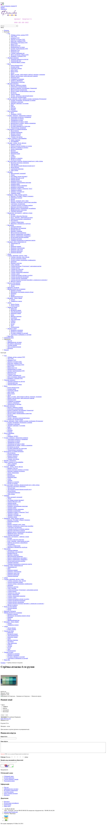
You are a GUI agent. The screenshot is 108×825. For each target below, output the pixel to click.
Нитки (9, 618)
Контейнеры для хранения (15, 552)
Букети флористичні (13, 387)
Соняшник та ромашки (14, 401)
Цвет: (3, 705)
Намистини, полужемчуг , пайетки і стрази (16, 536)
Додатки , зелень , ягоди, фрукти (13, 466)
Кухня (9, 647)
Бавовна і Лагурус (12, 468)
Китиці (9, 523)
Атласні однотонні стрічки (15, 582)
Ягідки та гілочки (12, 483)
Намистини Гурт (12, 367)
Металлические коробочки (15, 556)
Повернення (7, 804)
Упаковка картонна (12, 562)
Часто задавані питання (14, 347)
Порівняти (18, 717)
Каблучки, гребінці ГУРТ (14, 363)
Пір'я (8, 568)
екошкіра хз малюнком (13, 510)
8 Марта (9, 644)
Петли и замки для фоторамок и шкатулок (19, 413)
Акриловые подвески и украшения (17, 439)
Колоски (9, 474)
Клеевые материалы (13, 454)
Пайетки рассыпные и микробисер (17, 542)
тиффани (5, 706)
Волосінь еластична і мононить (16, 486)
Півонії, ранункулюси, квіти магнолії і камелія (20, 398)
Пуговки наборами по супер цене (17, 448)
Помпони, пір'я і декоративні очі (13, 565)
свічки (6, 577)
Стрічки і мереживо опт (14, 375)
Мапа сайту (7, 806)
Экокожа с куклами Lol (14, 515)
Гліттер (9, 623)
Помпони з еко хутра (13, 573)
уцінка (6, 626)
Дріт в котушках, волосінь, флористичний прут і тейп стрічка (21, 485)
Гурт (5, 355)
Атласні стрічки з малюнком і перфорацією (19, 583)
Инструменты (11, 453)
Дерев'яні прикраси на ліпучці (16, 381)
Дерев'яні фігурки (12, 383)
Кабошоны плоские (13, 521)
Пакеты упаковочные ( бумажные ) (17, 559)
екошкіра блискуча (12, 504)
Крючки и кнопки (12, 614)
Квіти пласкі (11, 393)
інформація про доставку (14, 342)
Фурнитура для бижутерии (15, 419)
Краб (8, 427)
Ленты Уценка (11, 628)
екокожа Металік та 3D (14, 501)
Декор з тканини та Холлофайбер (13, 462)
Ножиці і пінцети (12, 456)
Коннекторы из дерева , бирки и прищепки (19, 445)
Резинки (9, 431)
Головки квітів (11, 389)
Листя (9, 395)
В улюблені (11, 717)
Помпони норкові (12, 570)
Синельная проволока (13, 492)
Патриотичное (11, 650)
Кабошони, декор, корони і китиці (14, 518)
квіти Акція (10, 392)
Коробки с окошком (13, 555)
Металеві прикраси (9, 405)
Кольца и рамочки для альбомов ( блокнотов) (20, 410)
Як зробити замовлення (14, 343)
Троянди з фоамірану (13, 402)
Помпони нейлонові (13, 574)
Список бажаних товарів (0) (9, 6)
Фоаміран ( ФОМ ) (12, 436)
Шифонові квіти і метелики (15, 533)
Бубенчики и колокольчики (15, 409)
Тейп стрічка (11, 494)
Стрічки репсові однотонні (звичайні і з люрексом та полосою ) (25, 603)
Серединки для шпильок (14, 527)
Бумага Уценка (11, 629)
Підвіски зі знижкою (13, 655)
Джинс (9, 498)
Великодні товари (12, 634)
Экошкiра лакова (12, 517)
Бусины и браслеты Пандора (15, 539)
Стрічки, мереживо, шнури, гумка (14, 579)
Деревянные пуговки (13, 442)
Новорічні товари (12, 637)
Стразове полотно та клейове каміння (18, 529)
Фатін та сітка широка (10, 606)
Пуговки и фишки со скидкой (16, 656)
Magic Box (7, 660)
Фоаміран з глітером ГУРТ (15, 378)
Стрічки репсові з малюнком (15, 602)
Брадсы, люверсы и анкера (15, 407)
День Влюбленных (12, 635)
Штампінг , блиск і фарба (11, 622)
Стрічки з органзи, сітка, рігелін (16, 580)
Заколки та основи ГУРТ (14, 361)
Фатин (9, 609)
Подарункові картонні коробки (16, 561)
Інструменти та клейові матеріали (14, 451)
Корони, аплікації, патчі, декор (16, 524)
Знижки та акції (8, 652)
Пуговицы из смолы (13, 447)
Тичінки (9, 480)
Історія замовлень (9, 778)
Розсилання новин (9, 781)
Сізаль (9, 479)
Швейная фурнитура (13, 620)
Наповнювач (11, 475)
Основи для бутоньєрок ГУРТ (16, 371)
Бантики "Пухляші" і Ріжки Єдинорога (18, 520)
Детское (9, 646)
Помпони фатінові (12, 576)
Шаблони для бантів (10, 611)
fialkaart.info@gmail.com (11, 812)
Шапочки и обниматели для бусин (17, 547)
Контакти (10, 348)
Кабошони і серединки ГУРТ (15, 364)
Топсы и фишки (12, 416)
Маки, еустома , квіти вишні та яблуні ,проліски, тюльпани (24, 396)
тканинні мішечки (12, 550)
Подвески (10, 415)
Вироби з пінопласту (10, 460)
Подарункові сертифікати (11, 803)
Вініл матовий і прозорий (14, 497)
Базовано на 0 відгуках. (23, 696)
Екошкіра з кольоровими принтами (17, 506)
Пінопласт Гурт (11, 372)
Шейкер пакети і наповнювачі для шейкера (19, 532)
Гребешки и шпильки (13, 424)
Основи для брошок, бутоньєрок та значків (19, 422)
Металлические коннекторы (15, 412)
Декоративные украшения (14, 450)
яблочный (6, 711)
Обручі (9, 428)
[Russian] (1, 4)
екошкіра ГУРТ (11, 360)
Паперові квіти (11, 399)
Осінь (9, 638)
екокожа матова (11, 503)
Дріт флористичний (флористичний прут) (19, 489)
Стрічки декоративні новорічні (16, 596)
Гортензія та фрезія (12, 390)
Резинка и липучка (12, 587)
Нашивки (10, 617)
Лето (8, 649)
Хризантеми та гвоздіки (14, 404)
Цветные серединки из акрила (16, 530)
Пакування (7, 548)
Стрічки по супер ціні (13, 593)
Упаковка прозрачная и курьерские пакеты (19, 564)
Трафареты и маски (13, 625)
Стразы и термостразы (13, 545)
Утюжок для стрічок (13, 459)
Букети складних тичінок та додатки (18, 469)
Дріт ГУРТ (10, 358)
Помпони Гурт (11, 374)
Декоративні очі (12, 567)
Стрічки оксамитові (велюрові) (16, 600)
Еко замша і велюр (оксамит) (15, 500)
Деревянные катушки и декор (15, 444)
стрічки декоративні (13, 594)
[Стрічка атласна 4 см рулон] (9, 690)
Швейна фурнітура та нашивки (13, 612)
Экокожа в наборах (12, 514)
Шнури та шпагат (12, 605)
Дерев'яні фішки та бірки (14, 384)
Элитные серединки (13, 535)
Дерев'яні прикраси (9, 380)
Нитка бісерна (11, 491)
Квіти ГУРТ (10, 366)
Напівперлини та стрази (14, 369)
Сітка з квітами (11, 588)
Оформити (4, 9)
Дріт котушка (11, 488)
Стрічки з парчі (11, 597)
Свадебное (10, 641)
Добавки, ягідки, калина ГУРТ (16, 357)
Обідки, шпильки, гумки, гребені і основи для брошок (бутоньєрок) (23, 421)
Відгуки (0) (7, 718)
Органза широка (12, 608)
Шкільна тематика (12, 640)
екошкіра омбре (11, 507)
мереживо (10, 585)
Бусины (9, 538)
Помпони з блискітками (14, 571)
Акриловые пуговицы (13, 440)
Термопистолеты (12, 457)
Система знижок (12, 345)
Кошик (3, 7)
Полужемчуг (11, 544)
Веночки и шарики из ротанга (16, 471)
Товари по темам (9, 631)
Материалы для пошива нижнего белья (18, 615)
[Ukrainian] (3, 4)
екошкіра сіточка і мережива (15, 509)
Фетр (8, 434)
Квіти (5, 386)
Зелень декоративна (13, 472)
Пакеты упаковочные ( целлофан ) (17, 558)
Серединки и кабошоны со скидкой (17, 658)
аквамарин (6, 710)
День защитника (12, 643)
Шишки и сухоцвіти (13, 482)
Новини (6, 350)
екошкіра (6, 495)
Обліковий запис (9, 337)
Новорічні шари (12, 477)
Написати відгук (36, 696)
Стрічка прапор (11, 591)
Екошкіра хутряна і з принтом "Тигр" (18, 512)
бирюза (5, 708)
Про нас (9, 340)
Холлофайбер (11, 465)
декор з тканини (12, 463)
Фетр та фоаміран (9, 433)
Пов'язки (10, 430)
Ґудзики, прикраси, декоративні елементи (16, 437)
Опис (2, 718)
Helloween (10, 632)
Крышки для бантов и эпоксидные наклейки (20, 526)
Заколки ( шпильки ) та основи (16, 425)
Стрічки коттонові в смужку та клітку (18, 599)
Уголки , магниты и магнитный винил (18, 418)
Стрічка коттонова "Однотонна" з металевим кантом (22, 590)
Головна (3, 662)
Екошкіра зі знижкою (13, 653)
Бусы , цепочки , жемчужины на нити (18, 541)
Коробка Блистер (12, 553)
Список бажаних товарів (11, 779)
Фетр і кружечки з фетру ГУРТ (16, 377)
